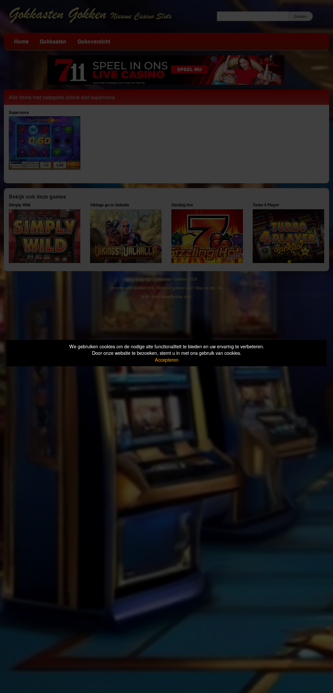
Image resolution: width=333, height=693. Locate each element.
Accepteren (167, 359)
